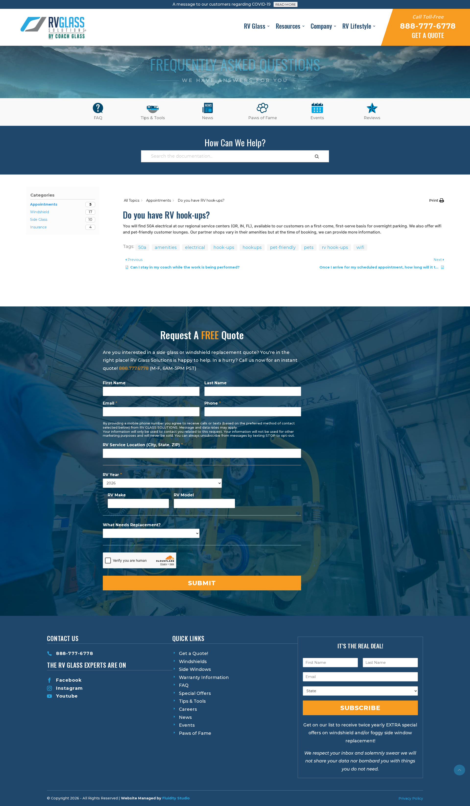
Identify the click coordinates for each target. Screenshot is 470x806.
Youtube (67, 696)
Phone (212, 403)
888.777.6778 (134, 368)
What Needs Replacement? (132, 525)
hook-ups (223, 247)
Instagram (69, 688)
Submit (202, 583)
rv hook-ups (335, 247)
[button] (436, 200)
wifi (360, 247)
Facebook (69, 680)
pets (309, 247)
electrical (195, 247)
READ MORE (285, 4)
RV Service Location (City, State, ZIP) (143, 445)
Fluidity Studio (176, 798)
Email (110, 403)
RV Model (184, 495)
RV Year (112, 474)
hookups (252, 247)
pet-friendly (283, 247)
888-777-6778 (74, 653)
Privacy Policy (411, 798)
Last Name (215, 383)
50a (142, 247)
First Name (114, 383)
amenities (166, 247)
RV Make (117, 495)
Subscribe (360, 708)
